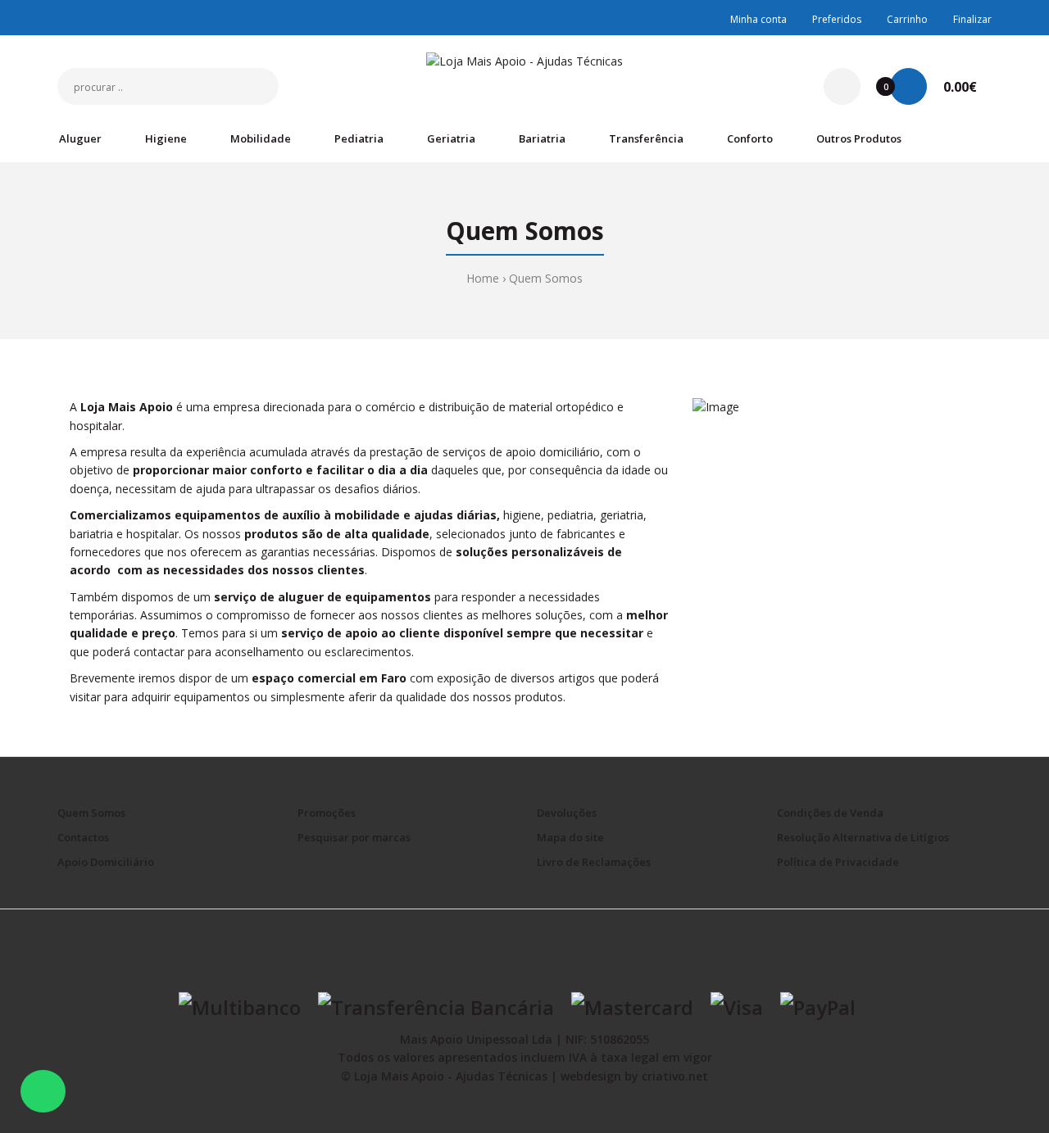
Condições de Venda (830, 812)
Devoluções (567, 812)
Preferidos (836, 19)
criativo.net (675, 1076)
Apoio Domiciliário (105, 861)
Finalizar (972, 19)
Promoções (326, 812)
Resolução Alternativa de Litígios (863, 837)
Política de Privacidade (838, 861)
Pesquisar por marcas (354, 837)
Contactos (83, 837)
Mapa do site (570, 837)
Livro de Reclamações (594, 861)
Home (482, 278)
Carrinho (907, 19)
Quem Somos (546, 278)
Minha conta (758, 19)
